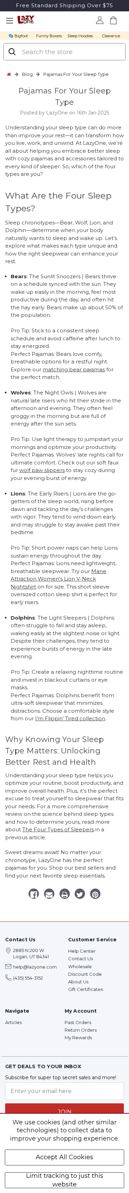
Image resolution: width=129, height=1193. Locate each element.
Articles (13, 1022)
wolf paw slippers (42, 470)
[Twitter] (79, 894)
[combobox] (70, 52)
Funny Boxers (49, 35)
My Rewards (78, 1037)
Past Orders (78, 1022)
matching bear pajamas (74, 369)
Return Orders (81, 1030)
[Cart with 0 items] (113, 20)
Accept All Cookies (64, 1157)
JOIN (65, 1112)
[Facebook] (33, 894)
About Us (78, 981)
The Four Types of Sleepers (58, 829)
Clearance (111, 35)
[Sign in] (100, 20)
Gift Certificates (85, 989)
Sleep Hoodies (80, 35)
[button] (49, 894)
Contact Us (80, 958)
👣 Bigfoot (18, 35)
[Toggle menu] (9, 20)
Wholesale (80, 966)
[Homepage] (9, 74)
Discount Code (85, 974)
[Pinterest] (95, 894)
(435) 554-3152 (28, 978)
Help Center (82, 951)
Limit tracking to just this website (64, 1180)
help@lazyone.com (35, 967)
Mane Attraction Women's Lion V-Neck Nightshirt (58, 579)
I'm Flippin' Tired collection (70, 718)
